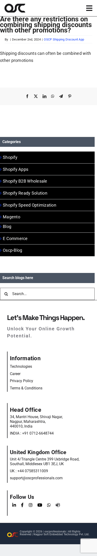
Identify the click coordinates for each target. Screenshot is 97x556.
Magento (11, 216)
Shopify (10, 157)
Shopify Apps (15, 169)
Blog (7, 226)
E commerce (15, 238)
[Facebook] (22, 505)
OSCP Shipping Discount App (64, 39)
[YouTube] (39, 505)
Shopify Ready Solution (25, 193)
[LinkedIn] (14, 505)
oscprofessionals (55, 531)
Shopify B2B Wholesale (25, 181)
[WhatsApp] (49, 505)
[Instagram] (30, 505)
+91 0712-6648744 (38, 433)
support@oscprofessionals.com (36, 478)
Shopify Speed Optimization (29, 205)
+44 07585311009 (32, 471)
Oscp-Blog (12, 250)
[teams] (58, 505)
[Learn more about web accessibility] (37, 8)
